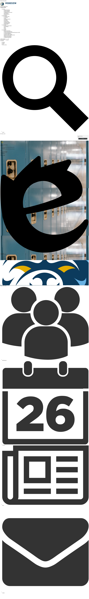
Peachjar (3, 42)
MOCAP (3, 148)
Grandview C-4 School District (5, 254)
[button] (4, 15)
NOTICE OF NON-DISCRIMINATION (8, 147)
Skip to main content (3, 0)
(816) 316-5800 (2, 153)
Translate (7, 39)
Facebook (3, 256)
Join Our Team (4, 44)
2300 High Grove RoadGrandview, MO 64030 (3, 152)
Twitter (3, 257)
